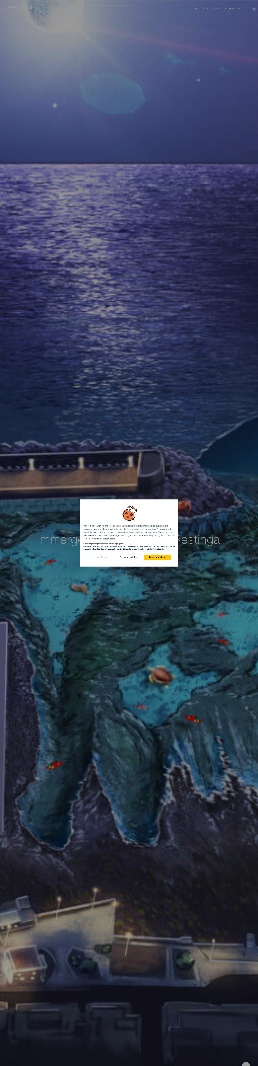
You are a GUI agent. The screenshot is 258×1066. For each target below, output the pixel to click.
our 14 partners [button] (115, 526)
